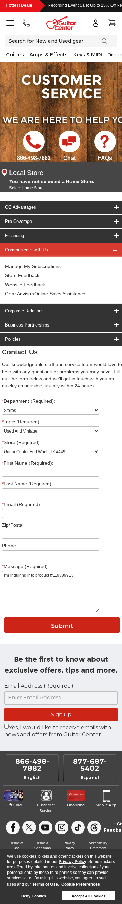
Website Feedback (25, 284)
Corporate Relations (24, 310)
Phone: (9, 545)
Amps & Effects (48, 54)
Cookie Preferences (80, 884)
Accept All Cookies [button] (88, 896)
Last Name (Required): (27, 483)
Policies (13, 339)
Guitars (15, 54)
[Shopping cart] (111, 23)
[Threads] (94, 827)
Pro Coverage (18, 221)
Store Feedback (22, 275)
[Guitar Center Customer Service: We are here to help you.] (61, 86)
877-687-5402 (90, 764)
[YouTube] (45, 827)
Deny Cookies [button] (33, 896)
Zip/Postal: (13, 525)
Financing (14, 235)
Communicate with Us (26, 249)
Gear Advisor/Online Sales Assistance (45, 293)
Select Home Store (26, 188)
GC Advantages (20, 207)
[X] (29, 827)
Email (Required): (21, 504)
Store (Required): (21, 442)
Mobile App (106, 805)
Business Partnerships (27, 325)
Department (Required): (28, 401)
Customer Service (46, 808)
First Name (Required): (27, 463)
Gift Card (14, 805)
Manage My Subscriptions (33, 266)
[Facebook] (13, 827)
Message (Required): (25, 566)
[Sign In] (95, 23)
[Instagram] (61, 827)
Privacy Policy (72, 861)
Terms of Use (45, 884)
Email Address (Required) (38, 685)
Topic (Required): (21, 421)
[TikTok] (78, 827)
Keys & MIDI (87, 54)
